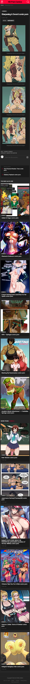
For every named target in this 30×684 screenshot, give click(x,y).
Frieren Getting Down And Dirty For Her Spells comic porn (14, 295)
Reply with (27, 157)
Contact (17, 680)
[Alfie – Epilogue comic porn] (15, 316)
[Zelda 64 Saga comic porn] (15, 200)
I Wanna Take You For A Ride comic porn (14, 584)
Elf (2, 151)
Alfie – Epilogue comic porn (10, 334)
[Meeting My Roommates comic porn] (15, 355)
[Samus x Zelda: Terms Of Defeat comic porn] (15, 606)
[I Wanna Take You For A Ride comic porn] (15, 566)
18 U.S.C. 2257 (6, 680)
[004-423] (14, 130)
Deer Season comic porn (9, 457)
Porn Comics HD (15, 682)
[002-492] (14, 69)
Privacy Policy (24, 680)
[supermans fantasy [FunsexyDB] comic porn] (15, 480)
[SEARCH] (28, 2)
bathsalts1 (11, 20)
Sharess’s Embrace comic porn (11, 256)
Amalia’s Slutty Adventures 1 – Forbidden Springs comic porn (15, 412)
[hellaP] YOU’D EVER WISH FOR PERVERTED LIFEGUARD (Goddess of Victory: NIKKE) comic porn (13, 541)
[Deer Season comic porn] (15, 439)
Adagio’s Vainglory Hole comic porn (13, 666)
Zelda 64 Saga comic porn (10, 218)
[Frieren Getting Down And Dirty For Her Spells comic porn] (15, 276)
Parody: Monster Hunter (9, 153)
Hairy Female (9, 151)
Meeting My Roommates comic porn (13, 373)
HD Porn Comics (15, 2)
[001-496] (14, 38)
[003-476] (14, 100)
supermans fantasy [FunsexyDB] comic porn (14, 499)
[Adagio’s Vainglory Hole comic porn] (15, 648)
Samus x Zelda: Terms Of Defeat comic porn (14, 625)
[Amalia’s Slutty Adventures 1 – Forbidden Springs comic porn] (15, 393)
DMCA (12, 680)
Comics (4, 215)
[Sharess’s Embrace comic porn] (15, 238)
